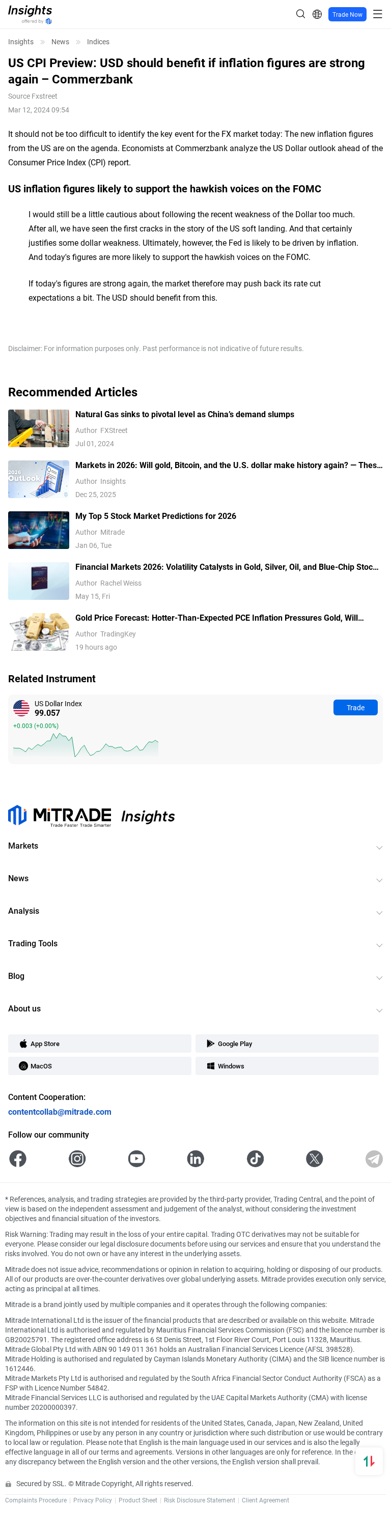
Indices (98, 41)
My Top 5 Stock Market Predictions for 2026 (155, 515)
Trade (356, 707)
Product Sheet (138, 1500)
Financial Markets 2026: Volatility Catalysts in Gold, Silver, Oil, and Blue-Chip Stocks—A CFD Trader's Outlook (228, 567)
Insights (21, 41)
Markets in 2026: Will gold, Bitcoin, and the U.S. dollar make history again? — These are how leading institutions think (228, 465)
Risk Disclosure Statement (199, 1500)
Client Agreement (265, 1500)
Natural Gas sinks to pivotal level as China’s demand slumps (184, 414)
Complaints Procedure (36, 1500)
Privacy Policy (92, 1500)
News (60, 41)
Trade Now (347, 14)
